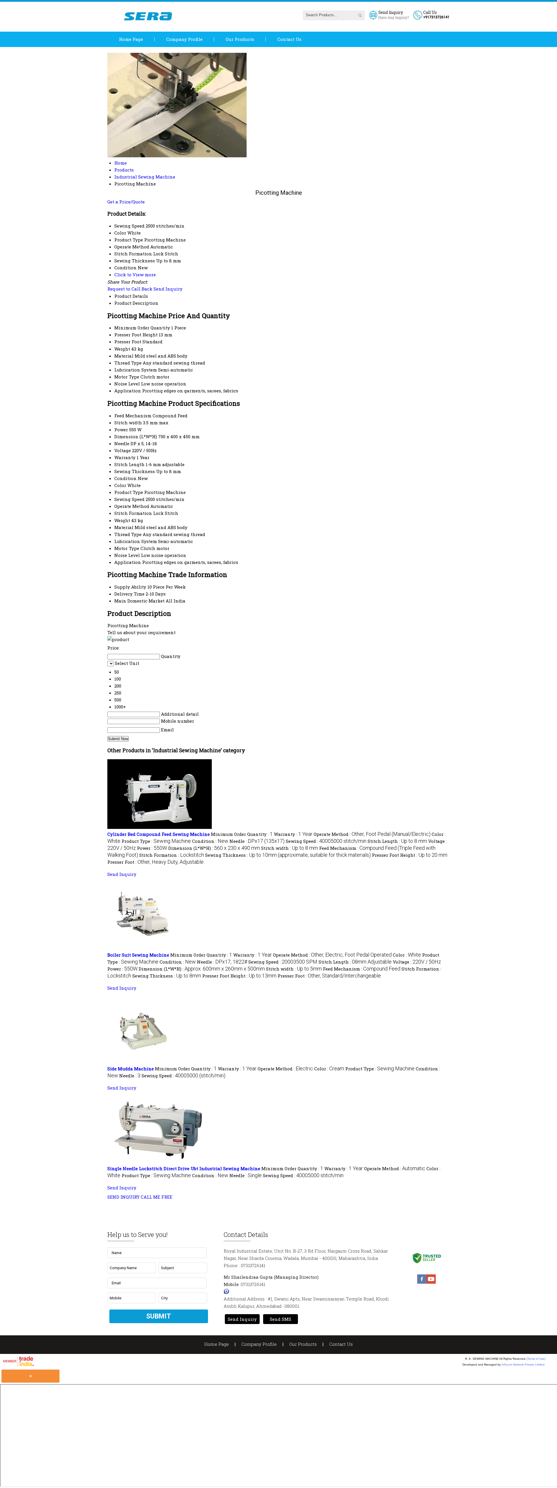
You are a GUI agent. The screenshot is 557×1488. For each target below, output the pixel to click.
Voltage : (417, 962)
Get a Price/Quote (126, 202)
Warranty (124, 457)
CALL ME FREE (156, 1197)
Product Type (128, 492)
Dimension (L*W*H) (135, 436)
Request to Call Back (129, 289)
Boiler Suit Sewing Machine (138, 955)
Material (123, 356)
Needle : (257, 841)
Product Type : (156, 841)
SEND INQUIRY (123, 1197)
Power (121, 429)
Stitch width (128, 422)
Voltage (122, 450)
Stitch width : (289, 848)
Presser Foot (127, 342)
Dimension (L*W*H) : (214, 848)
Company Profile (184, 39)
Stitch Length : (397, 841)
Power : (152, 848)
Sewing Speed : (326, 841)
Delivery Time (129, 594)
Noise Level (127, 384)
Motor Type (126, 377)
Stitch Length (129, 464)
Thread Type (128, 363)
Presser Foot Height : (409, 855)
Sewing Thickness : (288, 855)
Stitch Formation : (171, 855)
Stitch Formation (133, 513)
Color (120, 485)
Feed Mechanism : (361, 969)
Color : (407, 955)
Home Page (131, 39)
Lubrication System (135, 370)
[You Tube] (431, 1282)
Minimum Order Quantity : (242, 834)
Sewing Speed (129, 499)
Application (127, 391)
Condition (125, 478)
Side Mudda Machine (130, 1069)
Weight (122, 349)
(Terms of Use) (535, 1358)
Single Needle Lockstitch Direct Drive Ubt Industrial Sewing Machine (183, 1168)
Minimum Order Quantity (142, 328)
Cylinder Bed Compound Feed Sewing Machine (158, 834)
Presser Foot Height (136, 335)
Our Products (240, 39)
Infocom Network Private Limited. (523, 1364)
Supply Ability (130, 587)
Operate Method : (372, 834)
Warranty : (293, 834)
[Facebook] (421, 1282)
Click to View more (135, 274)
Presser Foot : (155, 862)
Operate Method (131, 506)
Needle (121, 443)
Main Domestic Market (139, 601)
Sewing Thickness (134, 471)
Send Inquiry (167, 289)
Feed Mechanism (132, 416)
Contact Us (289, 39)
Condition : (210, 841)
